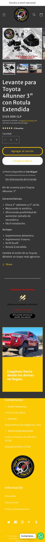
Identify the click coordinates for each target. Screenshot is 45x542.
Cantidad (7, 133)
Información (12, 502)
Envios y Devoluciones (17, 509)
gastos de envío (28, 121)
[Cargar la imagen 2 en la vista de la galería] (22, 68)
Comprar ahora (22, 160)
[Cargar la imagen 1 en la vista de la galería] (9, 68)
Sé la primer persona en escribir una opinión (22, 316)
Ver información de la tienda (20, 179)
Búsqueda (10, 496)
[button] (3, 14)
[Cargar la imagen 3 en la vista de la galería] (36, 68)
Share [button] (9, 264)
